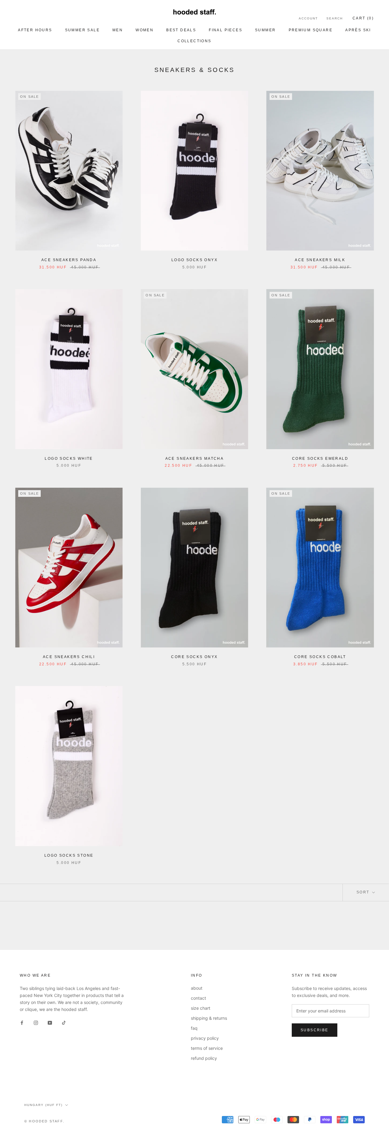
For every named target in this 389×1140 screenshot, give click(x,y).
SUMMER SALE (82, 30)
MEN (117, 30)
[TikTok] (64, 1022)
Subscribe (315, 1030)
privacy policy (205, 1038)
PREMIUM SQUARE (311, 30)
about (196, 988)
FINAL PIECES (225, 30)
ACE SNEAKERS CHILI (69, 657)
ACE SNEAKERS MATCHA (194, 458)
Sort (363, 892)
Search (334, 18)
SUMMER (265, 30)
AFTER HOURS (35, 30)
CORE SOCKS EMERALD (320, 458)
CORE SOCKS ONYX (194, 657)
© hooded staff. (44, 1121)
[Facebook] (22, 1022)
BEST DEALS (181, 30)
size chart (200, 1008)
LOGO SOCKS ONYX (194, 260)
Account (308, 18)
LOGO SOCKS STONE (68, 855)
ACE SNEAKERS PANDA (68, 260)
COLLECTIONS (194, 41)
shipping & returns (209, 1018)
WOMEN (144, 30)
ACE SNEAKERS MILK (320, 260)
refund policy (204, 1058)
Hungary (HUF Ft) (43, 1105)
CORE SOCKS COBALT (320, 657)
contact (198, 998)
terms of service (207, 1048)
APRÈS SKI (358, 30)
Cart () (363, 18)
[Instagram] (36, 1022)
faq (194, 1028)
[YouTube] (50, 1022)
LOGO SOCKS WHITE (69, 458)
